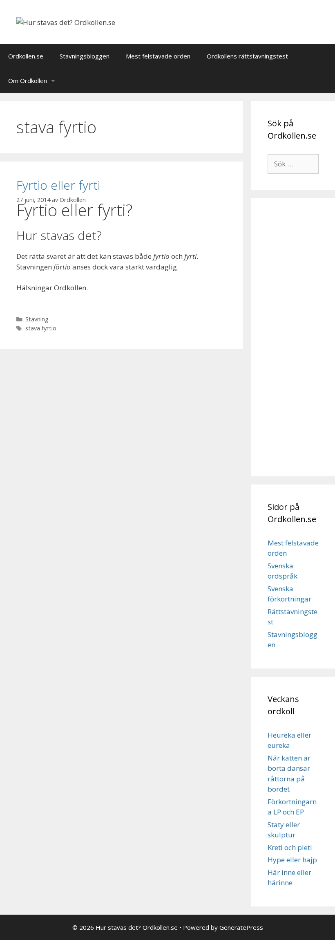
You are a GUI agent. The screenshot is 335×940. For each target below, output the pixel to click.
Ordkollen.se (25, 56)
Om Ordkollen (27, 80)
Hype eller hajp (292, 859)
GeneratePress (241, 927)
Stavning (37, 319)
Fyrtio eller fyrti (58, 185)
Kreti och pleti (290, 847)
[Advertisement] (293, 337)
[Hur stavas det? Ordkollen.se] (65, 21)
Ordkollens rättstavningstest (247, 56)
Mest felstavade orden (158, 56)
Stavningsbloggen (84, 56)
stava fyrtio (40, 328)
